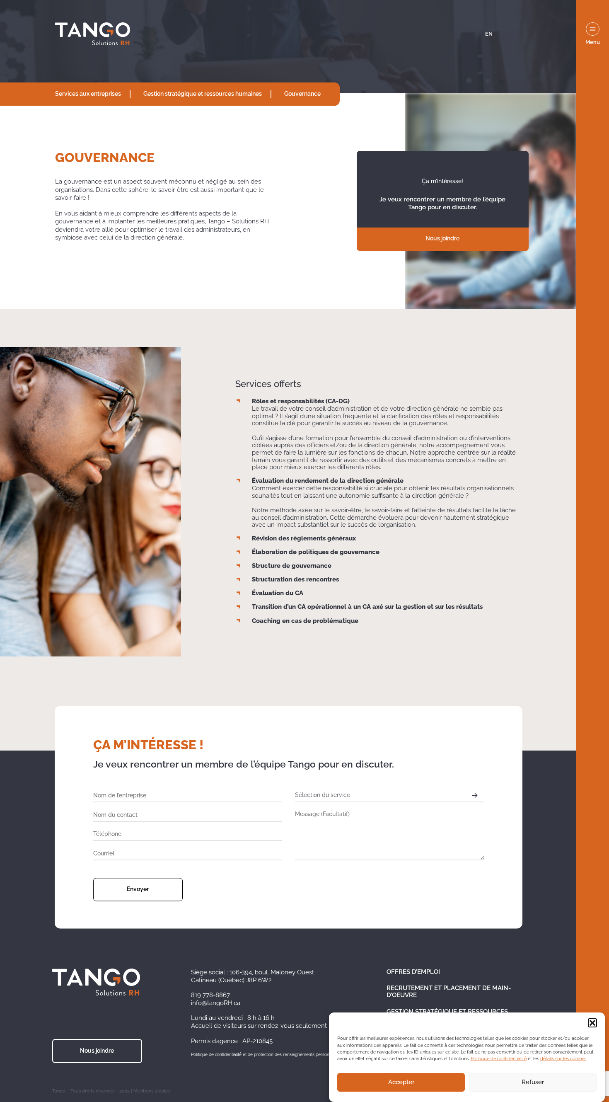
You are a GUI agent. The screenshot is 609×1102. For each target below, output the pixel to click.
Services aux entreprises (88, 94)
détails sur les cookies (563, 1059)
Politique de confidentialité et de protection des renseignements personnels (264, 1054)
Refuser (533, 1082)
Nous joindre (442, 238)
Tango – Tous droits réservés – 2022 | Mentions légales (111, 1091)
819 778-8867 (210, 995)
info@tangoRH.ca (215, 1003)
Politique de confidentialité (499, 1059)
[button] (592, 1023)
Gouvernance (302, 94)
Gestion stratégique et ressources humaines (202, 94)
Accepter (401, 1082)
